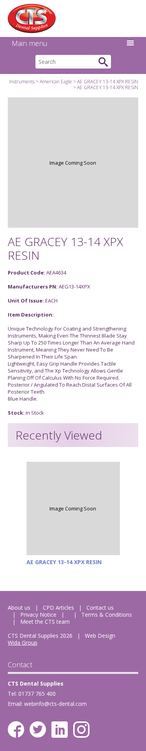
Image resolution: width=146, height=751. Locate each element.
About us (19, 607)
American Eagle (56, 81)
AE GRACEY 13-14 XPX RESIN (107, 81)
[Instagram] (81, 729)
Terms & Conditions (106, 614)
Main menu (29, 43)
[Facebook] (16, 729)
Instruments (22, 81)
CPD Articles (58, 607)
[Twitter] (38, 729)
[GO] (103, 62)
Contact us (100, 607)
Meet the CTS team (45, 621)
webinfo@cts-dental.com (55, 703)
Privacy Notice (38, 614)
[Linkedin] (59, 729)
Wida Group (22, 642)
